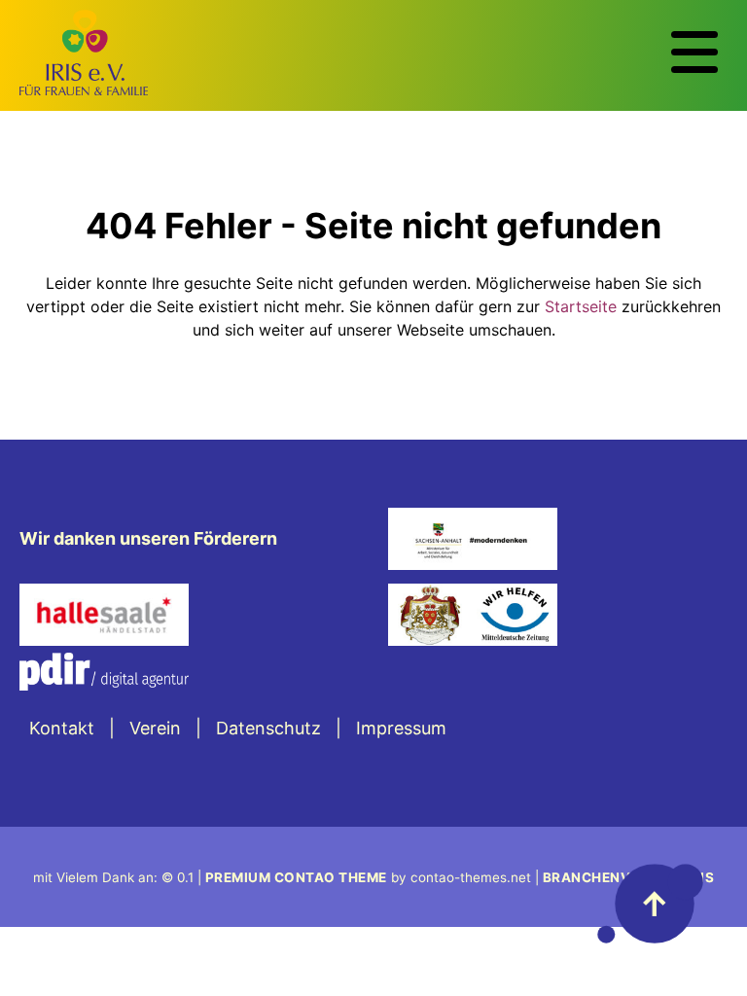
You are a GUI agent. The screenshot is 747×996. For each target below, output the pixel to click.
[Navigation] (694, 52)
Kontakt (61, 728)
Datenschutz (268, 728)
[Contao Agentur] (104, 684)
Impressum (401, 728)
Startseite (581, 306)
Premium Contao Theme (296, 877)
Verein (155, 728)
